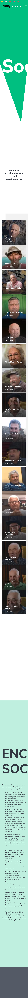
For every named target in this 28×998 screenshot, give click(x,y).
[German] (10, 2)
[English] (6, 2)
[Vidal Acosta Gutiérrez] (14, 503)
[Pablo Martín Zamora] (14, 380)
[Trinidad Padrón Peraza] (14, 356)
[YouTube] (17, 6)
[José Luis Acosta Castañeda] (14, 528)
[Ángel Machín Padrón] (14, 282)
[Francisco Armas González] (14, 553)
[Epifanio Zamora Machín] (14, 306)
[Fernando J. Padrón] (14, 331)
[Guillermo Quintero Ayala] (14, 405)
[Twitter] (20, 6)
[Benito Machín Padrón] (14, 454)
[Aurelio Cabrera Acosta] (14, 257)
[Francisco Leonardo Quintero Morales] (14, 577)
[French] (14, 2)
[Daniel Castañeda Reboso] (14, 602)
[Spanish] (2, 2)
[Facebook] (12, 6)
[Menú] (26, 6)
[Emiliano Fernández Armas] (14, 430)
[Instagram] (15, 6)
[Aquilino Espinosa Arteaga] (14, 232)
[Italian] (18, 2)
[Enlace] (6, 6)
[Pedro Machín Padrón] (14, 479)
